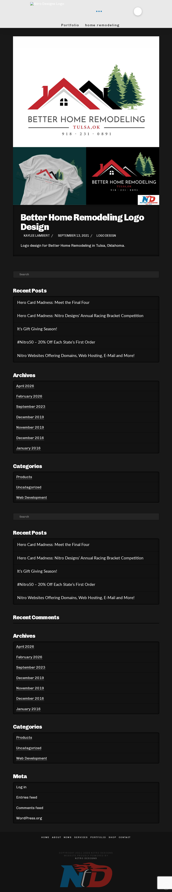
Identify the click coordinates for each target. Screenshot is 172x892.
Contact (125, 837)
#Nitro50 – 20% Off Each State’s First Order (56, 342)
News (68, 837)
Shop (112, 837)
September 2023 (30, 406)
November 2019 (30, 427)
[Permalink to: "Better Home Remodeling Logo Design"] (86, 120)
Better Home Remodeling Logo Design (82, 222)
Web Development (31, 497)
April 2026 (25, 386)
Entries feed (26, 797)
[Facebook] (82, 843)
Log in (21, 787)
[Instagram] (89, 843)
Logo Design (106, 235)
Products (24, 477)
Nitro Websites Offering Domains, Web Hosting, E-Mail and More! (75, 356)
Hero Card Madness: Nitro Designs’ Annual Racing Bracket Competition (80, 316)
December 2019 (30, 417)
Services (81, 837)
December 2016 (30, 438)
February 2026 (29, 396)
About (56, 837)
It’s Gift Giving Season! (37, 329)
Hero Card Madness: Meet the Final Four (53, 303)
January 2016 (28, 448)
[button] (99, 11)
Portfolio (98, 837)
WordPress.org (29, 818)
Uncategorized (28, 487)
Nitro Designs (86, 858)
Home (45, 837)
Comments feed (29, 808)
